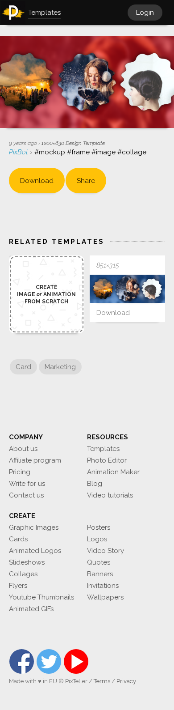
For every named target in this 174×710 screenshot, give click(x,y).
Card (23, 367)
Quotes (98, 562)
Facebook (21, 661)
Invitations (103, 586)
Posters (98, 527)
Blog (94, 484)
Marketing (60, 367)
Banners (100, 574)
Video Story (105, 551)
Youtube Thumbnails (41, 597)
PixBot (19, 152)
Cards (18, 539)
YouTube (76, 661)
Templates (103, 449)
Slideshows (27, 562)
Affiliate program (35, 460)
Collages (23, 574)
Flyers (18, 586)
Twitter (49, 661)
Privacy (126, 681)
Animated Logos (35, 551)
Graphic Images (33, 527)
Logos (97, 539)
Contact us (26, 495)
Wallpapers (105, 597)
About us (23, 449)
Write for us (27, 484)
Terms (102, 681)
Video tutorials (110, 495)
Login (145, 13)
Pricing (19, 472)
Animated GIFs (31, 609)
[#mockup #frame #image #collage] (127, 289)
